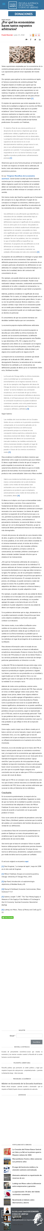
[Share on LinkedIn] (40, 40)
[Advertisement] (22, 1120)
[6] (19, 495)
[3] (38, 252)
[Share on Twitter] (35, 40)
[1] (32, 98)
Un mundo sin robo (19, 1216)
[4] (28, 409)
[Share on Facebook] (31, 40)
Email (12, 1036)
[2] (11, 158)
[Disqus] (22, 945)
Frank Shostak (7, 35)
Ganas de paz (17, 1224)
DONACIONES (24, 14)
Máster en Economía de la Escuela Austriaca (22, 1084)
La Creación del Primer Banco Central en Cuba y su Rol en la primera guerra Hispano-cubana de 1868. (26, 1152)
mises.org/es (6, 20)
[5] (9, 452)
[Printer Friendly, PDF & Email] (8, 917)
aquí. (27, 861)
